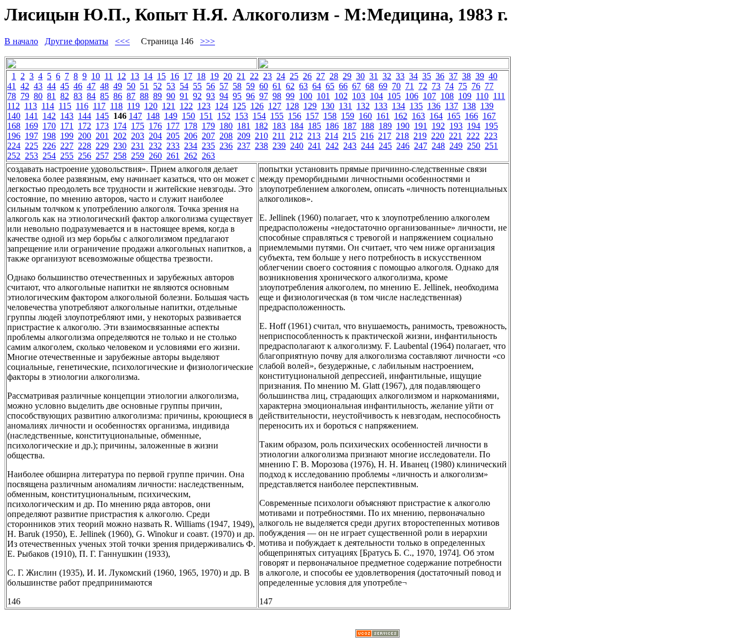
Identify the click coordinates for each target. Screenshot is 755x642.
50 (131, 86)
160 (365, 116)
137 (451, 106)
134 (398, 106)
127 (274, 106)
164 (436, 116)
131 (345, 106)
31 (373, 76)
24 (280, 76)
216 (367, 135)
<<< (122, 41)
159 (347, 116)
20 (227, 76)
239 (279, 145)
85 (104, 96)
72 (422, 86)
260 (155, 155)
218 (402, 135)
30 (360, 76)
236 (226, 145)
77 (489, 86)
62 (290, 86)
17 (187, 76)
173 (102, 126)
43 (38, 86)
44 (51, 86)
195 (491, 126)
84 (91, 96)
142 (49, 116)
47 (91, 86)
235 (208, 145)
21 (241, 76)
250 (473, 145)
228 (84, 145)
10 (95, 76)
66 (343, 86)
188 (367, 126)
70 (396, 86)
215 (349, 135)
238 (261, 145)
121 (168, 106)
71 (409, 86)
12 (121, 76)
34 (413, 76)
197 (31, 135)
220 (437, 135)
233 (173, 145)
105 (394, 96)
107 (429, 96)
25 (294, 76)
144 (84, 116)
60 (263, 86)
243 (349, 145)
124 (221, 106)
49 (117, 86)
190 (403, 126)
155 (277, 116)
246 (403, 145)
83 (78, 96)
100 (305, 96)
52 (157, 86)
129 (310, 106)
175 (137, 126)
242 (332, 145)
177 (173, 126)
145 (102, 116)
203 (137, 135)
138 (469, 106)
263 (208, 155)
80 (38, 96)
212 (296, 135)
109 (464, 96)
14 (148, 76)
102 (341, 96)
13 (134, 76)
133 (380, 106)
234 (190, 145)
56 (210, 86)
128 (292, 106)
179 (208, 126)
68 (369, 86)
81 (51, 96)
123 (204, 106)
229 (102, 145)
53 (170, 86)
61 (276, 86)
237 (243, 145)
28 (333, 76)
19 (214, 76)
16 (174, 76)
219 (420, 135)
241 (314, 145)
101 (323, 96)
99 (290, 96)
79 (24, 96)
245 (385, 145)
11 (108, 76)
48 (104, 86)
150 (188, 116)
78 (11, 96)
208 (226, 135)
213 (314, 135)
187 (349, 126)
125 (239, 106)
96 (250, 96)
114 (47, 106)
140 (13, 116)
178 (190, 126)
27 (320, 76)
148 (153, 116)
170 (49, 126)
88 (144, 96)
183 (279, 126)
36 (440, 76)
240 (296, 145)
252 (13, 155)
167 (489, 116)
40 (493, 76)
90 (170, 96)
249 (456, 145)
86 (117, 96)
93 (210, 96)
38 (466, 76)
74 (449, 86)
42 (24, 86)
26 (307, 76)
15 (161, 76)
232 (155, 145)
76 (475, 86)
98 (276, 96)
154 (259, 116)
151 (206, 116)
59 (250, 86)
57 (223, 86)
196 (13, 135)
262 (190, 155)
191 (420, 126)
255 (67, 155)
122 (186, 106)
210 (261, 135)
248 (438, 145)
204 (155, 135)
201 (102, 135)
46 (78, 86)
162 (400, 116)
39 (479, 76)
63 (303, 86)
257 (102, 155)
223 (490, 135)
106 (411, 96)
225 (31, 145)
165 (453, 116)
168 (13, 126)
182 (261, 126)
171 (67, 126)
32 (386, 76)
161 (383, 116)
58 (237, 86)
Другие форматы (76, 41)
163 (418, 116)
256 (84, 155)
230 (120, 145)
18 (201, 76)
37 (453, 76)
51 (144, 86)
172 (84, 126)
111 (499, 96)
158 (330, 116)
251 (491, 145)
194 (473, 126)
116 (82, 106)
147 (135, 116)
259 (137, 155)
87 (131, 96)
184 (296, 126)
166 (471, 116)
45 (64, 86)
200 (84, 135)
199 (67, 135)
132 (363, 106)
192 (438, 126)
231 (137, 145)
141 (31, 116)
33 (400, 76)
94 (223, 96)
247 (420, 145)
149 (170, 116)
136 (434, 106)
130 (327, 106)
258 (120, 155)
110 (482, 96)
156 (294, 116)
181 (243, 126)
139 (487, 106)
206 (190, 135)
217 (384, 135)
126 (257, 106)
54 (184, 86)
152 (223, 116)
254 (49, 155)
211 (278, 135)
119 (133, 106)
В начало (21, 41)
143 (67, 116)
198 (49, 135)
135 (416, 106)
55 (197, 86)
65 (330, 86)
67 (356, 86)
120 (151, 106)
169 (31, 126)
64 (316, 86)
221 (455, 135)
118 (116, 106)
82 (64, 96)
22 (254, 76)
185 (314, 126)
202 (120, 135)
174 (120, 126)
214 (331, 135)
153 (241, 116)
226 (49, 145)
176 (155, 126)
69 (383, 86)
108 (447, 96)
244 (367, 145)
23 (267, 76)
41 (11, 86)
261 (173, 155)
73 (436, 86)
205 (173, 135)
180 (226, 126)
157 (312, 116)
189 (385, 126)
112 (13, 106)
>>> (207, 41)
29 (347, 76)
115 (65, 106)
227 (67, 145)
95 (237, 96)
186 (332, 126)
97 (263, 96)
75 (462, 86)
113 (30, 106)
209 (243, 135)
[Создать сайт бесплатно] (377, 634)
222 (473, 135)
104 (376, 96)
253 (31, 155)
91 (184, 96)
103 (358, 96)
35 (426, 76)
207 (208, 135)
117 (99, 106)
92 (197, 96)
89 (157, 96)
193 (456, 126)
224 (13, 145)
